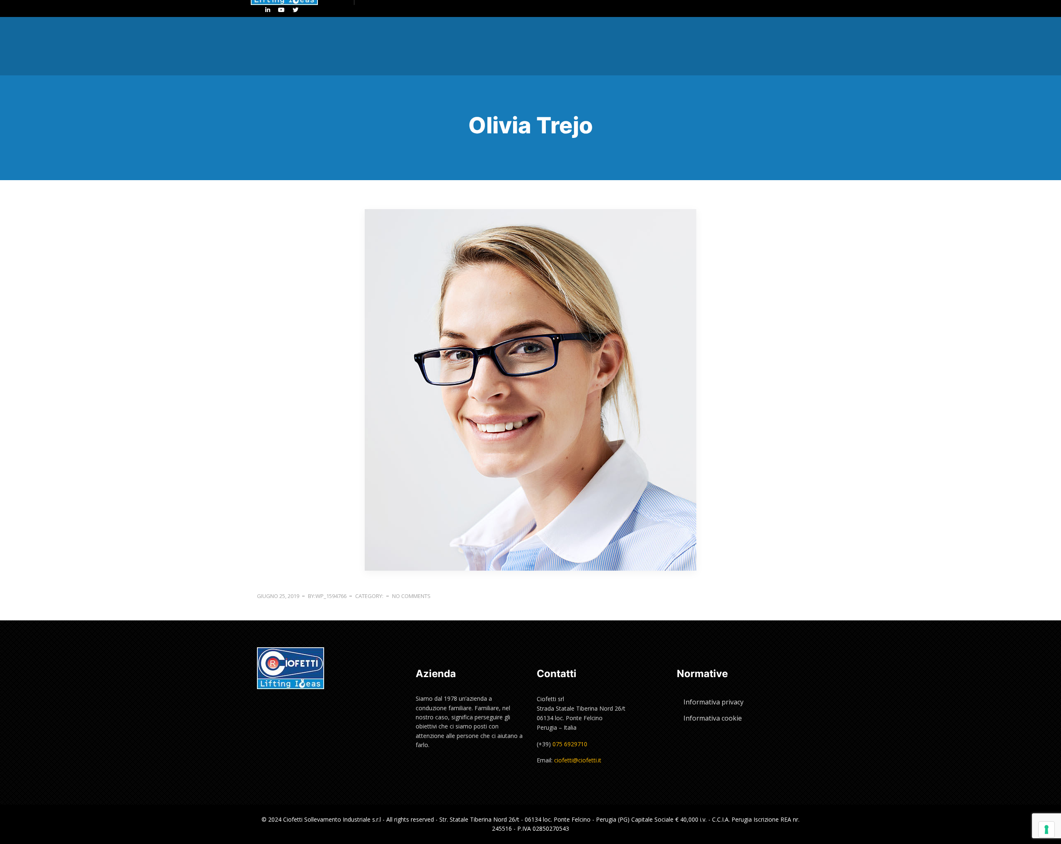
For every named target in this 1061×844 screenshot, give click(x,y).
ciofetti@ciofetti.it (577, 760)
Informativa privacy (713, 702)
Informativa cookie (712, 718)
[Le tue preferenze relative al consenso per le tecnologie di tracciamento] (1046, 829)
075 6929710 (569, 744)
